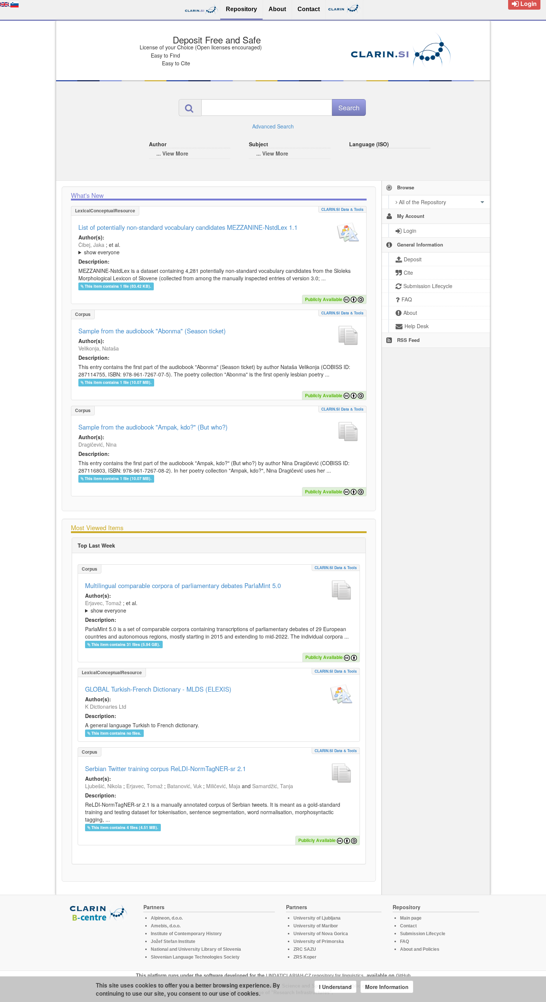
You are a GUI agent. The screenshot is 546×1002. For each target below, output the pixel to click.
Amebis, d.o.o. (166, 925)
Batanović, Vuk (184, 786)
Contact (408, 925)
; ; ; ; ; (177, 248)
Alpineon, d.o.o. (167, 918)
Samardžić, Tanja (272, 786)
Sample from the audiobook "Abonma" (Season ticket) (152, 330)
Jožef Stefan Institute (173, 941)
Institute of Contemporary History (186, 933)
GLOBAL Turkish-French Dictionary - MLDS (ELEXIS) (158, 689)
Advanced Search (273, 126)
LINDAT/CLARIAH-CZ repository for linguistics (315, 975)
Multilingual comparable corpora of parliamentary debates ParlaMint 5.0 (183, 585)
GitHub (403, 975)
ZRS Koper (304, 957)
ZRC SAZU (304, 949)
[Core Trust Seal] (99, 942)
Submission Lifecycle (422, 933)
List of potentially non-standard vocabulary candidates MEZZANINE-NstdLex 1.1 (188, 227)
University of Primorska (318, 941)
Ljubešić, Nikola (103, 786)
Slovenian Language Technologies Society (195, 957)
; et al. (99, 248)
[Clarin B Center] (99, 912)
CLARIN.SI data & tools (342, 209)
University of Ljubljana (317, 918)
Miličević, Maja (223, 786)
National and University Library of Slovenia (196, 949)
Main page (411, 918)
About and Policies (419, 949)
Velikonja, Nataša (98, 348)
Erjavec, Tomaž (103, 603)
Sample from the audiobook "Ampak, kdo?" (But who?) (153, 426)
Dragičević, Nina (97, 444)
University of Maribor (315, 925)
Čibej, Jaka (91, 244)
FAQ (404, 941)
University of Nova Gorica (320, 933)
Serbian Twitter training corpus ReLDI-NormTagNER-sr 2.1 (165, 768)
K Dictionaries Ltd (105, 706)
